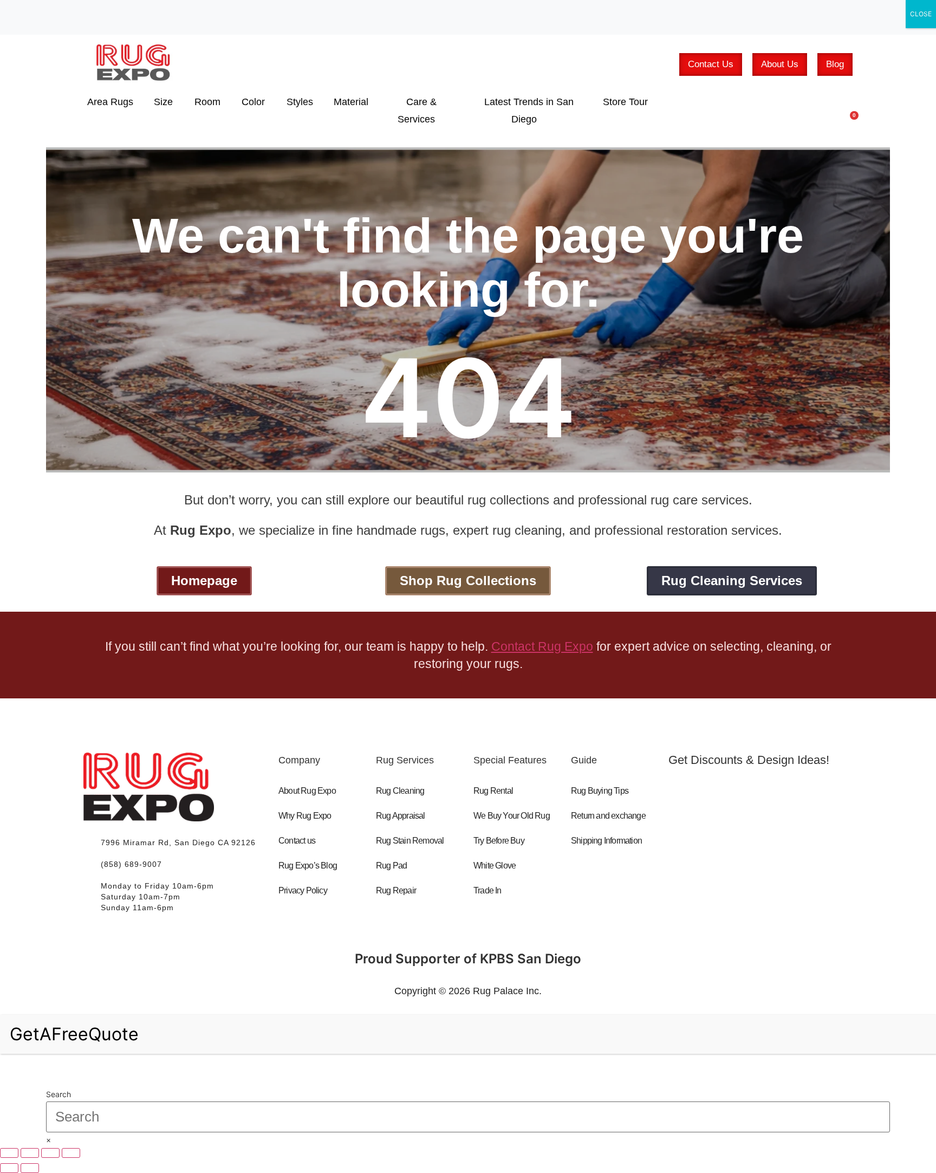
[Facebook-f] (690, 837)
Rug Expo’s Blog (307, 865)
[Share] (50, 1153)
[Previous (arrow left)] (9, 1168)
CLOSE (921, 14)
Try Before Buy (498, 840)
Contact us (296, 840)
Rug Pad (391, 865)
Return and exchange (608, 815)
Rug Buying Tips (599, 790)
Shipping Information (606, 840)
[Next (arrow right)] (30, 1168)
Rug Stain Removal (410, 840)
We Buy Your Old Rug (511, 815)
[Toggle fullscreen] (30, 1153)
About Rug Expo (307, 790)
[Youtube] (737, 837)
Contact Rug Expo (542, 646)
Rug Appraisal (400, 815)
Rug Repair (396, 890)
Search (58, 1094)
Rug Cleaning (400, 790)
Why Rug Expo (304, 815)
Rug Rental (493, 790)
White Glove (494, 865)
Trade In (487, 890)
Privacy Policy (302, 890)
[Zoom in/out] (9, 1153)
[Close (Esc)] (71, 1153)
